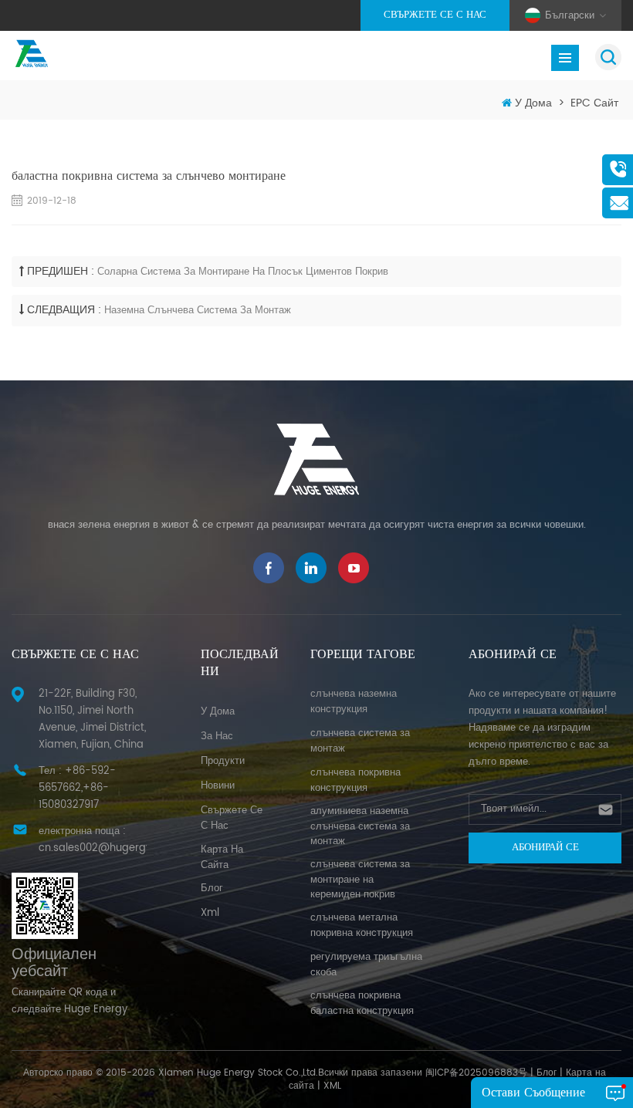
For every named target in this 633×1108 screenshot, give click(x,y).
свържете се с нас (231, 818)
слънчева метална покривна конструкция (361, 925)
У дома (533, 103)
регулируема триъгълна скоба (366, 965)
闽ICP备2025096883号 (476, 1073)
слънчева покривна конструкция (355, 780)
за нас (217, 736)
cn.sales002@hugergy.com (107, 848)
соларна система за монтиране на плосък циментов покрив (242, 272)
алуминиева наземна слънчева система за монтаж (360, 826)
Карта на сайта (222, 857)
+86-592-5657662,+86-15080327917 (77, 788)
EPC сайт (594, 103)
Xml (210, 913)
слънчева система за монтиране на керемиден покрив (360, 879)
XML (332, 1086)
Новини (218, 786)
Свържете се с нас (435, 15)
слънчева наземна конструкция (353, 702)
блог (212, 888)
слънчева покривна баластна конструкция (362, 1003)
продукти (223, 761)
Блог (547, 1073)
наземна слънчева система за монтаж (197, 310)
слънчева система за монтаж (360, 741)
